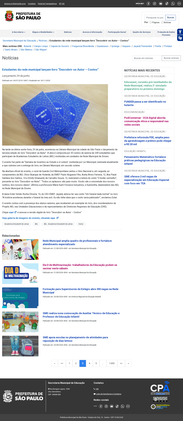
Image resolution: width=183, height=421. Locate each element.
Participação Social (117, 32)
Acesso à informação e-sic (15, 4)
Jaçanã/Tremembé (142, 46)
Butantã (27, 46)
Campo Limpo (41, 46)
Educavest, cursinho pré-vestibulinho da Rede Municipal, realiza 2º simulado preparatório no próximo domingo (148, 85)
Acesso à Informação (92, 32)
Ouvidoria (32, 4)
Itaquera (126, 46)
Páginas (156, 22)
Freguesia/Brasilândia (83, 46)
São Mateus (26, 49)
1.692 (112, 363)
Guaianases (103, 46)
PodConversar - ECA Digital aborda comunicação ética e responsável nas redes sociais (146, 121)
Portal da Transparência (47, 4)
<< (62, 363)
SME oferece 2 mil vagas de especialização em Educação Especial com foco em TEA (146, 180)
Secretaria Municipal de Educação (19, 40)
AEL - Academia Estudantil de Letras (58, 224)
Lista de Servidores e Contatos (108, 394)
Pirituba (168, 46)
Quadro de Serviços (142, 32)
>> (121, 363)
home (81, 224)
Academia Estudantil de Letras (16, 224)
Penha (158, 46)
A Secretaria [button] (18, 32)
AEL (36, 224)
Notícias (167, 22)
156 (97, 389)
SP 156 (61, 4)
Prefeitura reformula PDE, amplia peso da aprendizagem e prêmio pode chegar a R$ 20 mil (147, 141)
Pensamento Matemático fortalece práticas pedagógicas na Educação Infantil (145, 160)
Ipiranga (115, 46)
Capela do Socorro (60, 46)
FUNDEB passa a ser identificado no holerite (145, 103)
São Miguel (41, 49)
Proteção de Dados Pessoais (166, 33)
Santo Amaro (11, 49)
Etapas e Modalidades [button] (42, 32)
